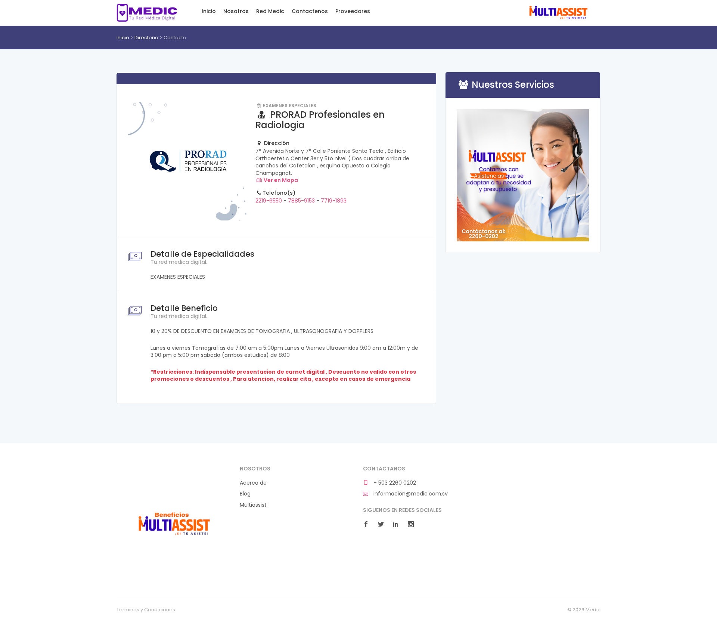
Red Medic (147, 13)
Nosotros (236, 11)
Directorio (146, 37)
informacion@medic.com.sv (410, 493)
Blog (245, 493)
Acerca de (253, 483)
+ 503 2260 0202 (394, 483)
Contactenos (310, 11)
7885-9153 (301, 200)
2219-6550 (269, 200)
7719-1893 (334, 200)
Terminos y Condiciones (146, 609)
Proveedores (352, 11)
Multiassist (557, 13)
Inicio (209, 11)
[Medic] (174, 522)
